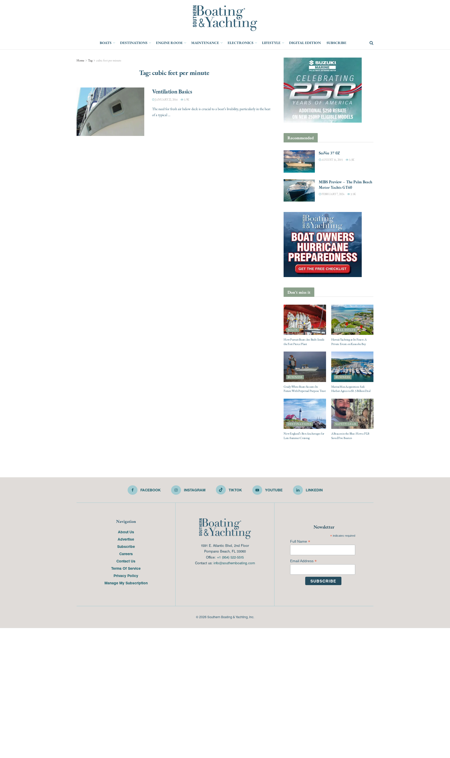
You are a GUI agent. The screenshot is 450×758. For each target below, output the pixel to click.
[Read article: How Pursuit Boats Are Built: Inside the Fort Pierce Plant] (305, 320)
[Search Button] (371, 42)
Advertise (126, 539)
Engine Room (169, 42)
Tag (90, 60)
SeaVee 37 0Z (329, 153)
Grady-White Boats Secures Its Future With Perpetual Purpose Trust (305, 389)
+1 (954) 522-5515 (230, 557)
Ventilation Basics (172, 91)
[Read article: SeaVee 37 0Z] (299, 161)
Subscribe (336, 42)
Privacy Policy (126, 575)
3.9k (186, 100)
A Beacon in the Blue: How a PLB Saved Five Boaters (350, 435)
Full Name (300, 541)
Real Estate (345, 330)
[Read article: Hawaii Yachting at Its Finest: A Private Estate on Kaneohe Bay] (352, 320)
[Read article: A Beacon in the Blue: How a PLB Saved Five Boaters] (352, 414)
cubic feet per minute (108, 60)
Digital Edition (305, 42)
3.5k (353, 194)
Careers (126, 553)
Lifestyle (271, 42)
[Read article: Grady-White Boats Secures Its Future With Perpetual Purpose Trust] (305, 367)
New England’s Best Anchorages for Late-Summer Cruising (304, 435)
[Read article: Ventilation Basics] (110, 111)
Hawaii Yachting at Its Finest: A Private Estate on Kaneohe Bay (349, 341)
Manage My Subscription (126, 582)
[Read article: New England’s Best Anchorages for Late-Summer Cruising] (305, 414)
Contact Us (125, 561)
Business (295, 377)
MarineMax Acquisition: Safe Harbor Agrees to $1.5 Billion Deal (351, 389)
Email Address (303, 561)
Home (80, 60)
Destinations (133, 42)
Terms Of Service (126, 568)
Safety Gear (346, 424)
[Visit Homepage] (225, 18)
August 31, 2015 (332, 160)
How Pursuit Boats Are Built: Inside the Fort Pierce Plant (304, 341)
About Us (126, 531)
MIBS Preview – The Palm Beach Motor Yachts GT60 (345, 184)
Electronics (240, 42)
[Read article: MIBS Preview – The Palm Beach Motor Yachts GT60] (299, 190)
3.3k (351, 160)
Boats (105, 42)
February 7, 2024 (332, 194)
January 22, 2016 (166, 100)
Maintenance (205, 42)
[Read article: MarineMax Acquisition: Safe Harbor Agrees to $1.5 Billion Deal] (352, 367)
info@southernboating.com (234, 563)
